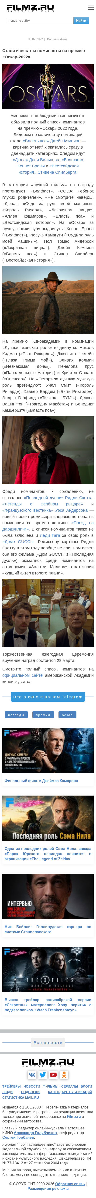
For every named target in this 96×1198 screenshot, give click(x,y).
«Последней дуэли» (44, 497)
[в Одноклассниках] (64, 1075)
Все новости (48, 1042)
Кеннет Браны (31, 166)
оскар (67, 715)
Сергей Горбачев (18, 1137)
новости (32, 1086)
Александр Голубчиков (35, 1133)
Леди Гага (50, 535)
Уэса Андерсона (71, 510)
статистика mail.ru (20, 1097)
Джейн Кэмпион (65, 141)
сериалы (69, 1086)
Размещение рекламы (48, 1189)
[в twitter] (42, 1075)
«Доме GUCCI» (18, 541)
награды (16, 715)
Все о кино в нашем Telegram (48, 697)
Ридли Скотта (79, 497)
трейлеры (11, 1086)
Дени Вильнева (44, 159)
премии (43, 715)
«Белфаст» (72, 159)
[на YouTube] (53, 1075)
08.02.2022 (35, 39)
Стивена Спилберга (57, 172)
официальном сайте (22, 675)
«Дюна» (20, 159)
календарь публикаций (70, 1092)
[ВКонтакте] (32, 1075)
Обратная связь (70, 1184)
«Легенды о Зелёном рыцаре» (42, 504)
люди (7, 1092)
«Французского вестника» (27, 510)
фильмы (50, 1086)
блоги (86, 1086)
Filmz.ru (74, 1116)
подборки (30, 1092)
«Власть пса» (36, 141)
